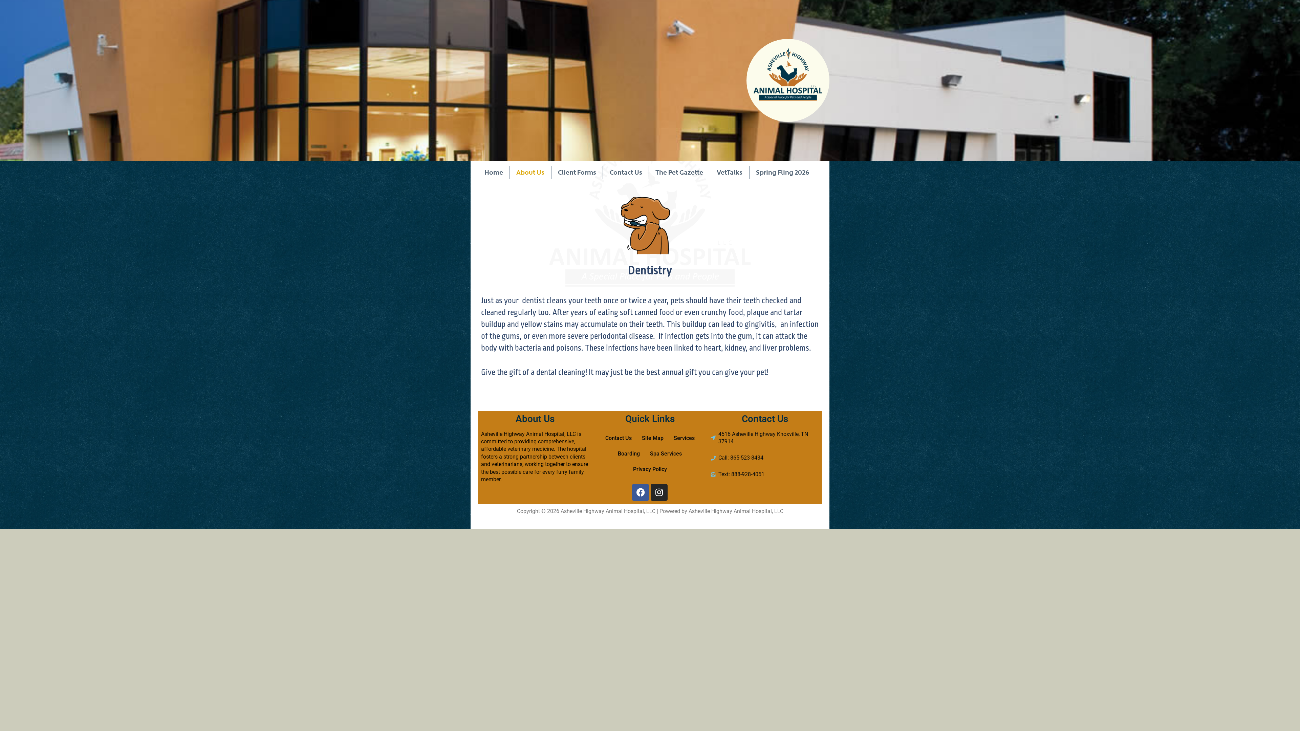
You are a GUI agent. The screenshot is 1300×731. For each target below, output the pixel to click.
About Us (530, 172)
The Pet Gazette (679, 172)
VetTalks (729, 172)
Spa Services (666, 453)
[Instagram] (659, 492)
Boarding (629, 453)
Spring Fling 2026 (782, 172)
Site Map (653, 438)
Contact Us (626, 172)
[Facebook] (640, 492)
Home (493, 172)
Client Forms (577, 172)
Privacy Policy (650, 469)
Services (684, 438)
